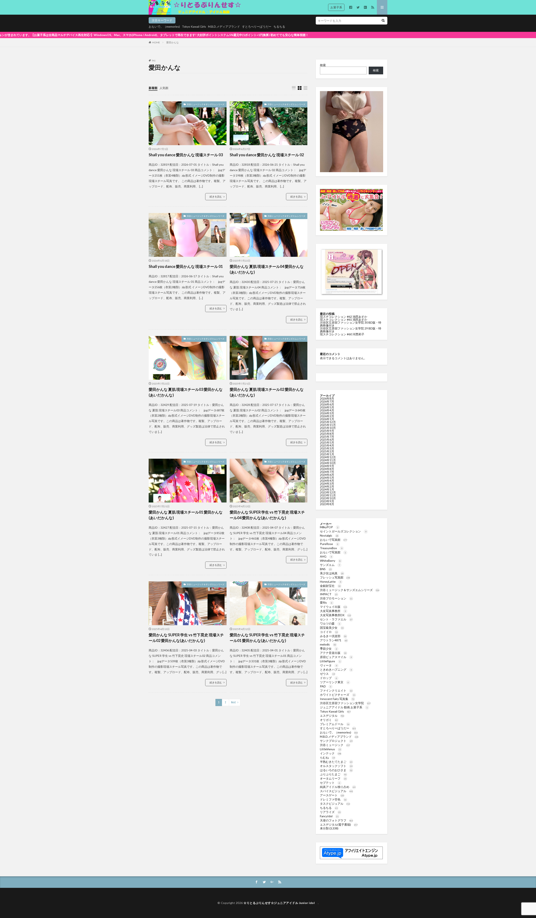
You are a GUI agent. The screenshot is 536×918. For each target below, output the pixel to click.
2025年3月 (327, 448)
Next (233, 702)
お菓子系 (336, 7)
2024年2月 (327, 486)
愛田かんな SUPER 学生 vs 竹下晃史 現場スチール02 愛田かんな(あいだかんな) (186, 638)
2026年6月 (327, 404)
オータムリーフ (333, 778)
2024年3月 (327, 483)
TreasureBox (331, 548)
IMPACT (329, 594)
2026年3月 (327, 413)
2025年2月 (327, 451)
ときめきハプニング (336, 669)
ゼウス (327, 673)
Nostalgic (329, 535)
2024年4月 (327, 480)
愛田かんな (172, 42)
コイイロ (329, 632)
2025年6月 (327, 439)
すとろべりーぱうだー (256, 26)
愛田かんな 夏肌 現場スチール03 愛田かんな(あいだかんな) (186, 392)
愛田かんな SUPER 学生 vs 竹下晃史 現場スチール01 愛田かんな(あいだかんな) (267, 638)
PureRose (329, 544)
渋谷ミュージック (335, 745)
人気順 (164, 88)
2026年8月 (327, 398)
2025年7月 (327, 436)
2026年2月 (327, 416)
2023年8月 (327, 504)
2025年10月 (328, 428)
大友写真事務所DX (335, 615)
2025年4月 (327, 445)
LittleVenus (330, 749)
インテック (330, 753)
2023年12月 (328, 492)
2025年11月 (328, 425)
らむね (327, 757)
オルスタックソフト (336, 766)
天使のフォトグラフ (336, 820)
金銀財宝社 (330, 585)
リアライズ (330, 812)
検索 (323, 65)
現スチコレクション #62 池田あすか (343, 316)
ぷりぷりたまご (333, 774)
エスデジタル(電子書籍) (339, 824)
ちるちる (279, 26)
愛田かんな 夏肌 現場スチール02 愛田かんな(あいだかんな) (267, 392)
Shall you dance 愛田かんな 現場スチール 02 (267, 154)
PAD (325, 686)
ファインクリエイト (336, 690)
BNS (326, 569)
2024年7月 (327, 472)
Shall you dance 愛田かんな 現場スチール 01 (186, 266)
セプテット (330, 782)
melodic (328, 644)
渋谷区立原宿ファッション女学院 (345, 703)
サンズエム (330, 565)
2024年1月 (327, 489)
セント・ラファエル (336, 619)
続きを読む (216, 196)
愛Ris (326, 602)
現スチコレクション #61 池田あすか (343, 319)
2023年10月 (328, 498)
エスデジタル (332, 715)
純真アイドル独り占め (337, 787)
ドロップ (328, 678)
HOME (156, 42)
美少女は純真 (332, 573)
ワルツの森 (330, 623)
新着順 (153, 88)
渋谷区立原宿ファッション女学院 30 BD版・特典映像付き (350, 324)
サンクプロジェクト (336, 740)
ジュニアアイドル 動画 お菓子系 (344, 707)
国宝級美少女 (332, 627)
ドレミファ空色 (333, 799)
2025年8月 (327, 433)
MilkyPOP (329, 527)
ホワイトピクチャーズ (337, 694)
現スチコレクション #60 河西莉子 (342, 334)
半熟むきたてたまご (336, 761)
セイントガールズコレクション (343, 531)
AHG (326, 556)
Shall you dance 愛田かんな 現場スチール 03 (186, 154)
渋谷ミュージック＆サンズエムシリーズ (205, 104)
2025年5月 (327, 442)
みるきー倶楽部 (333, 636)
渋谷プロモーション (336, 598)
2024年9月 (327, 466)
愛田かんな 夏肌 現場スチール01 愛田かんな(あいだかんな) (186, 515)
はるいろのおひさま (336, 770)
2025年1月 (327, 454)
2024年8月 (327, 469)
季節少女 (328, 648)
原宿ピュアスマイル (336, 657)
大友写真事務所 (333, 611)
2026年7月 (327, 401)
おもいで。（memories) (164, 26)
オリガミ (329, 720)
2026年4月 (327, 410)
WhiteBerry (330, 560)
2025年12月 (328, 422)
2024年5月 (327, 477)
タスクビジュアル (335, 803)
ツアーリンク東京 (334, 682)
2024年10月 (328, 463)
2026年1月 (327, 419)
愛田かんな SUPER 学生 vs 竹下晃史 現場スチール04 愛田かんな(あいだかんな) (267, 515)
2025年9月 (327, 431)
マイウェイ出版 (333, 606)
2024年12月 (328, 457)
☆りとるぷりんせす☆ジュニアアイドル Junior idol (281, 903)
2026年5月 (327, 407)
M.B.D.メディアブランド (224, 26)
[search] (383, 21)
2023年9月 (327, 501)
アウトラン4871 (333, 640)
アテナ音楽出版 (333, 653)
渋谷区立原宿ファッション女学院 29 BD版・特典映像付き (350, 330)
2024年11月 (328, 460)
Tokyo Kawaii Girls (194, 26)
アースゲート (332, 795)
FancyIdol (329, 816)
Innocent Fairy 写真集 (337, 699)
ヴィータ (328, 665)
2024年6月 (327, 474)
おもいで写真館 (333, 539)
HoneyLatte (330, 581)
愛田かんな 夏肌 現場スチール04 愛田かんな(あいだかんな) (267, 269)
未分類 (324, 828)
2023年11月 (328, 495)
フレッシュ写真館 (335, 577)
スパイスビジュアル (336, 791)
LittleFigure (330, 661)
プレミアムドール (334, 724)
